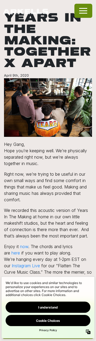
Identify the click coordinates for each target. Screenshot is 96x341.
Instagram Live (26, 265)
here (15, 253)
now (24, 246)
